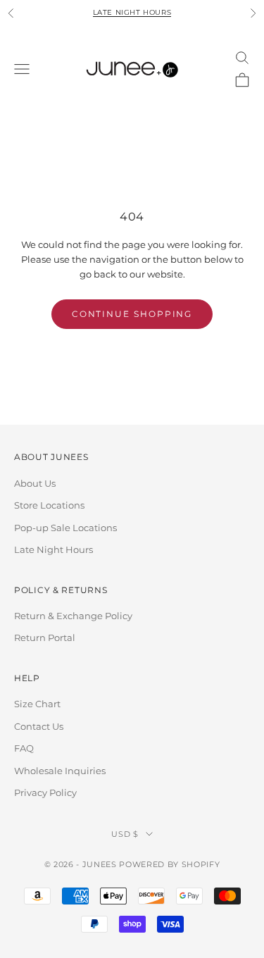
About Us (35, 483)
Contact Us (38, 726)
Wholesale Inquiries (60, 770)
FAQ (24, 748)
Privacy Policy (45, 792)
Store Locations (49, 505)
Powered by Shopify (169, 864)
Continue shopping (132, 314)
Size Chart (37, 703)
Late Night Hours (132, 12)
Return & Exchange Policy (73, 615)
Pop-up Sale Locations (65, 527)
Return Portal (44, 637)
